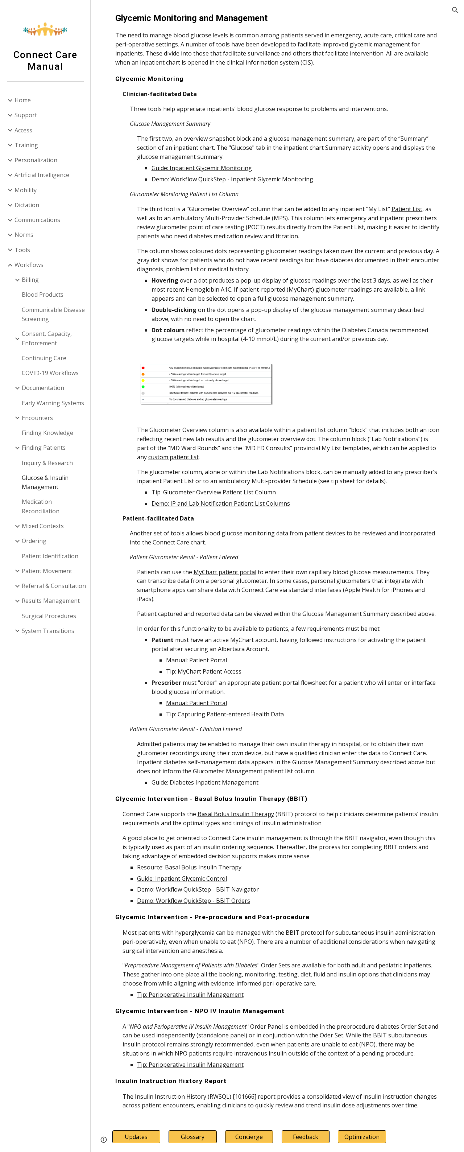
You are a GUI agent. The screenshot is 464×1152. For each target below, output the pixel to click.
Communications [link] (37, 220)
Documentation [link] (43, 388)
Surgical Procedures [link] (49, 616)
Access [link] (23, 130)
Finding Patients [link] (44, 448)
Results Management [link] (51, 601)
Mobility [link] (25, 190)
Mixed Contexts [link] (43, 526)
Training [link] (26, 145)
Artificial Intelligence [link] (41, 175)
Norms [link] (23, 235)
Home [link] (22, 100)
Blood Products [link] (42, 295)
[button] (455, 10)
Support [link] (25, 115)
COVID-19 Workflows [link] (50, 373)
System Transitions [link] (48, 631)
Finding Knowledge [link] (47, 433)
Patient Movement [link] (47, 571)
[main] (277, 177)
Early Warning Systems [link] (53, 403)
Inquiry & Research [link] (47, 463)
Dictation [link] (26, 205)
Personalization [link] (35, 160)
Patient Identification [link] (50, 556)
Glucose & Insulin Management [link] (45, 482)
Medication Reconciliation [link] (40, 506)
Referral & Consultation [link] (54, 586)
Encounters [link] (37, 418)
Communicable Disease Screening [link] (53, 314)
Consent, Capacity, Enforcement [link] (47, 338)
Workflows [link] (29, 265)
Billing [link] (30, 280)
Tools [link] (22, 250)
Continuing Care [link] (44, 358)
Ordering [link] (34, 541)
